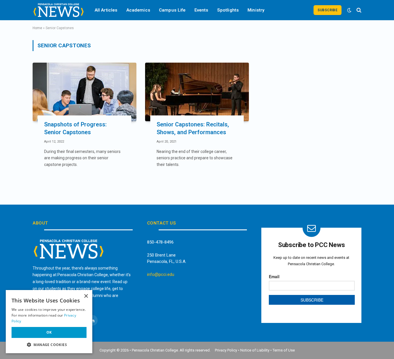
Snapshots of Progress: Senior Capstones (75, 128)
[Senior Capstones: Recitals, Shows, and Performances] (197, 92)
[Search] (358, 10)
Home (37, 28)
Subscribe (327, 10)
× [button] (86, 296)
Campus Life (172, 10)
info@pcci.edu (160, 274)
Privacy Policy (226, 350)
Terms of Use (284, 350)
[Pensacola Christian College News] (59, 10)
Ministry (255, 10)
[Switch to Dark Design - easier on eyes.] (349, 10)
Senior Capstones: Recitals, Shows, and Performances (193, 128)
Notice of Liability (254, 350)
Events (201, 10)
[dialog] (49, 321)
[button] (49, 344)
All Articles (106, 10)
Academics (138, 10)
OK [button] (49, 332)
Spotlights (228, 10)
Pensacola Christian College (155, 350)
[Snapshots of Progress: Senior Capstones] (84, 92)
